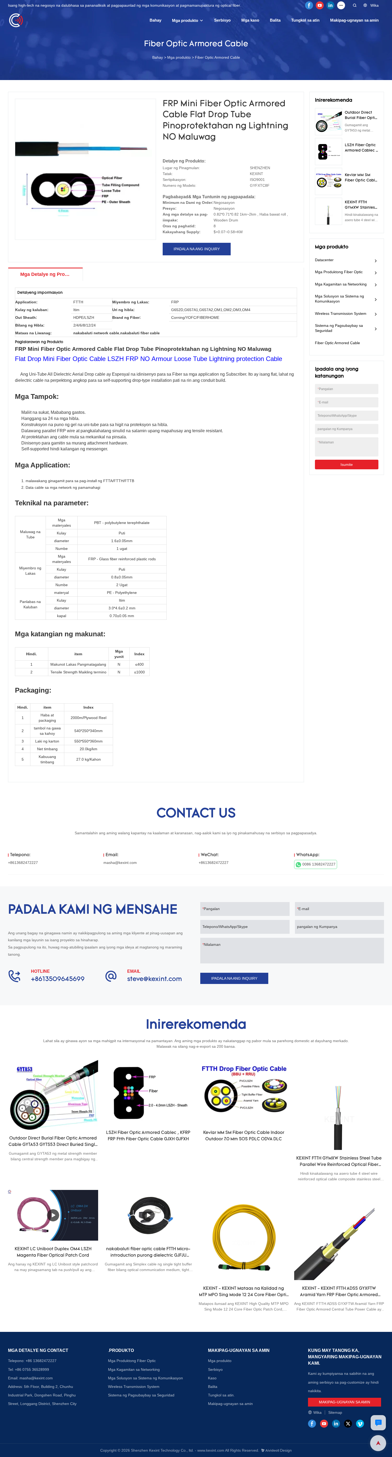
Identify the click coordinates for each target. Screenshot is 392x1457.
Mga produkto (185, 20)
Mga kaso (250, 20)
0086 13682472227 (318, 864)
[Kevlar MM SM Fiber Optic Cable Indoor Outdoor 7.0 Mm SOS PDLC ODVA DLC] (244, 1092)
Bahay (155, 20)
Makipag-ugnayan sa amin (354, 20)
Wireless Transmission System (340, 313)
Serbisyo (222, 20)
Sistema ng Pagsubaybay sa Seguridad (339, 328)
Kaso (212, 1378)
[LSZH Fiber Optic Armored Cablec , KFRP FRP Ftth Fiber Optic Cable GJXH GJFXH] (148, 1092)
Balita (275, 20)
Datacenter (324, 260)
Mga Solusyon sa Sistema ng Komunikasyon (339, 299)
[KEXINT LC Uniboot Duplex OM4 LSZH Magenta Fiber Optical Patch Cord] (53, 1215)
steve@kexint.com (154, 979)
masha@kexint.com (120, 862)
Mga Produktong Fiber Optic (339, 272)
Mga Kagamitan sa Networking (341, 284)
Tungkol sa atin (305, 20)
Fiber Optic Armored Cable (217, 57)
